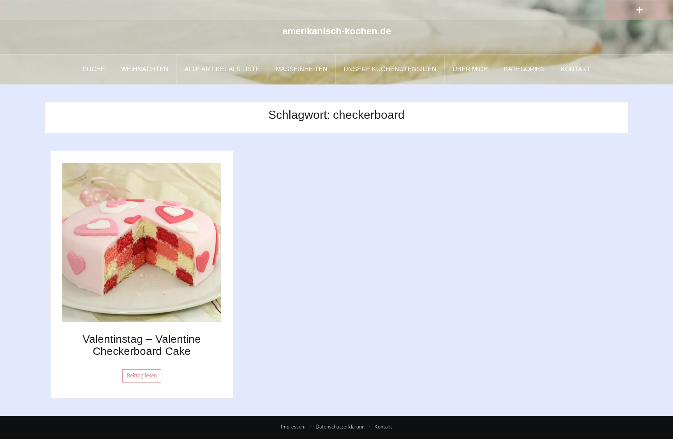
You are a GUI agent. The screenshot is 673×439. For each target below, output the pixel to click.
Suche (94, 69)
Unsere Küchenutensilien (390, 69)
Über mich (470, 69)
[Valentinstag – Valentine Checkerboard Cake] (141, 242)
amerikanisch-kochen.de (336, 31)
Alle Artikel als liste (222, 69)
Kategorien (524, 69)
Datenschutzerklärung (340, 427)
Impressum (293, 427)
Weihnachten (145, 69)
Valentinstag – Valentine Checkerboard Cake (142, 345)
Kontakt (575, 69)
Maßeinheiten (302, 69)
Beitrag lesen (142, 376)
